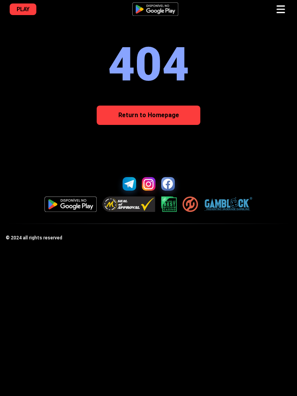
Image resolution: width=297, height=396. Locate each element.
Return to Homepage (148, 115)
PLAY (23, 9)
